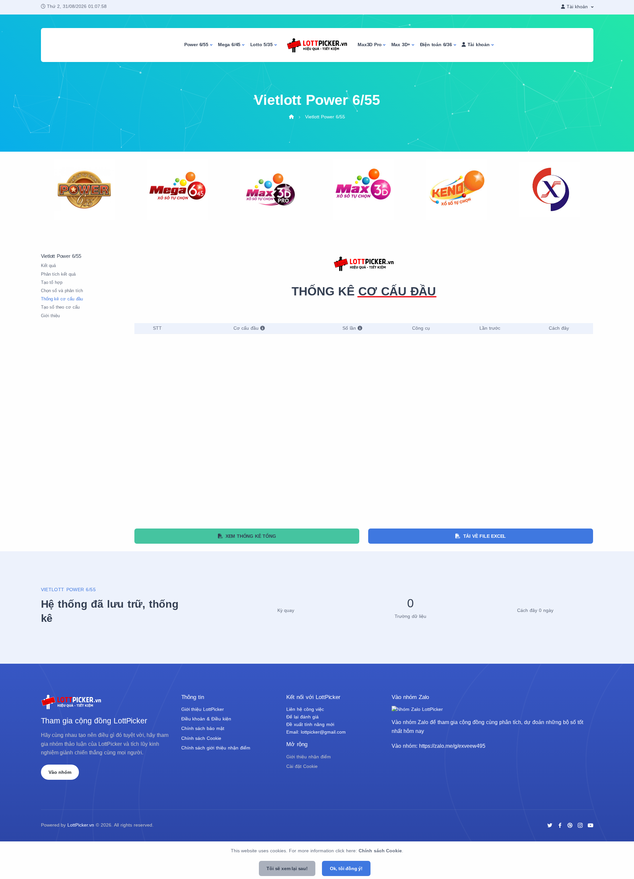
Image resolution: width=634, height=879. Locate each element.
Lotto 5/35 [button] (261, 44)
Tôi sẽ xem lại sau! (287, 868)
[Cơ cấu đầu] (262, 328)
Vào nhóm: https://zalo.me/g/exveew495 (438, 746)
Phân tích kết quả (58, 274)
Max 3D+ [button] (400, 44)
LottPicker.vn (80, 825)
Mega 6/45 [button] (229, 44)
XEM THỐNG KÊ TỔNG (249, 536)
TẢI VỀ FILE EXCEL (483, 536)
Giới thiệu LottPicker (202, 709)
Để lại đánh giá (302, 716)
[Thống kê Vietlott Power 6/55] (84, 189)
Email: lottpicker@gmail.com (316, 732)
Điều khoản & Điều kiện (206, 718)
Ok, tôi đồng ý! (346, 868)
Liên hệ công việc (305, 709)
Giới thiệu (50, 316)
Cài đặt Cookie (302, 766)
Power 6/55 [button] (196, 44)
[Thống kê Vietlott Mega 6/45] (177, 189)
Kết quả (48, 265)
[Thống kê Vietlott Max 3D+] (363, 189)
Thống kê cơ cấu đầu (62, 299)
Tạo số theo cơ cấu (60, 307)
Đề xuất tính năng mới (310, 724)
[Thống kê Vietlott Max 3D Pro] (270, 189)
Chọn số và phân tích (62, 290)
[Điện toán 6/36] (549, 189)
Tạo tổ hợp (52, 282)
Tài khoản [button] (478, 44)
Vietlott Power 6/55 (325, 116)
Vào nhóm (60, 772)
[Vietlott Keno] (456, 189)
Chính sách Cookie (201, 738)
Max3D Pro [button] (369, 44)
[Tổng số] (360, 328)
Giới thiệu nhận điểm (308, 756)
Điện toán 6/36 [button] (436, 44)
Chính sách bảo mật (203, 728)
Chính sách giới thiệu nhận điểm (216, 747)
